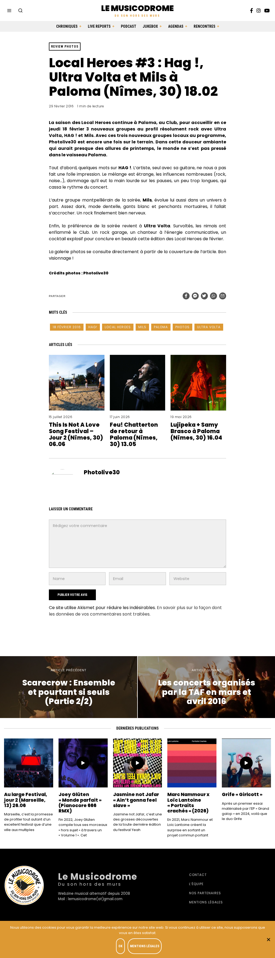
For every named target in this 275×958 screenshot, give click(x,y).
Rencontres (204, 26)
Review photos (64, 46)
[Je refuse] (268, 939)
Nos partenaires (205, 893)
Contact (198, 874)
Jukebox (150, 26)
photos (182, 327)
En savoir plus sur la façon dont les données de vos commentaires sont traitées (135, 611)
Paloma (161, 327)
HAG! (92, 327)
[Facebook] (251, 10)
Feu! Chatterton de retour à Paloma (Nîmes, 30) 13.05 (134, 434)
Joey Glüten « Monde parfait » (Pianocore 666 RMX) (80, 802)
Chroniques (67, 26)
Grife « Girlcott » (242, 794)
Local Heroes (118, 327)
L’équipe (196, 884)
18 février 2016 (67, 327)
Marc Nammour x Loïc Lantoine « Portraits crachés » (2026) (188, 802)
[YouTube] (267, 10)
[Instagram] (258, 10)
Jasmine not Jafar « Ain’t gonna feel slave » (136, 799)
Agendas (175, 26)
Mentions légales (206, 902)
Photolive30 (102, 472)
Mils (142, 327)
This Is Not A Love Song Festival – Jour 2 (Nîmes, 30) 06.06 (76, 434)
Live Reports (99, 26)
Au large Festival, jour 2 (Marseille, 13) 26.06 (25, 799)
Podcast (128, 26)
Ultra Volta (208, 327)
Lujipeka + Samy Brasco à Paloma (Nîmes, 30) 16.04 (196, 431)
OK (120, 946)
